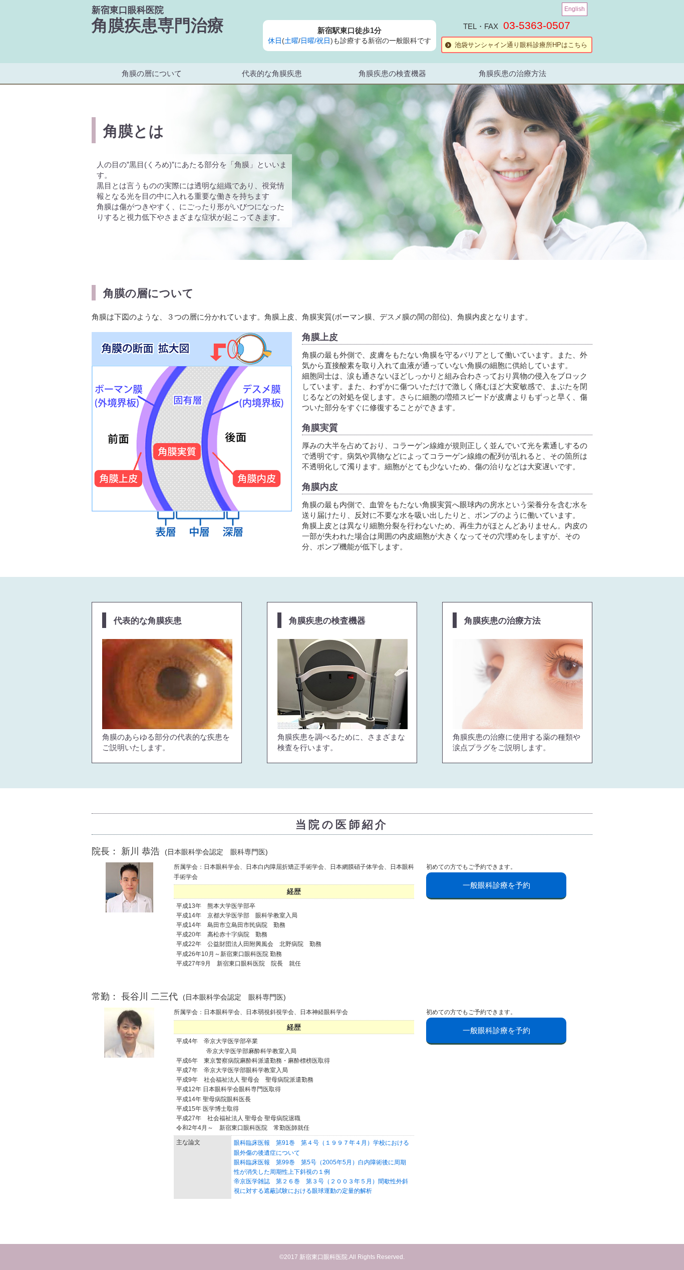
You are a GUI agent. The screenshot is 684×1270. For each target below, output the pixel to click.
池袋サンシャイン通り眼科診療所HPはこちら (521, 45)
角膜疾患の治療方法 (512, 73)
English (574, 9)
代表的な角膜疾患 (272, 73)
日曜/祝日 (315, 41)
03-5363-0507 (536, 25)
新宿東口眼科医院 (128, 10)
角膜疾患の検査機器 (392, 73)
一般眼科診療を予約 (496, 885)
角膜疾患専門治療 (158, 25)
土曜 (291, 41)
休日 (275, 41)
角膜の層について (152, 73)
